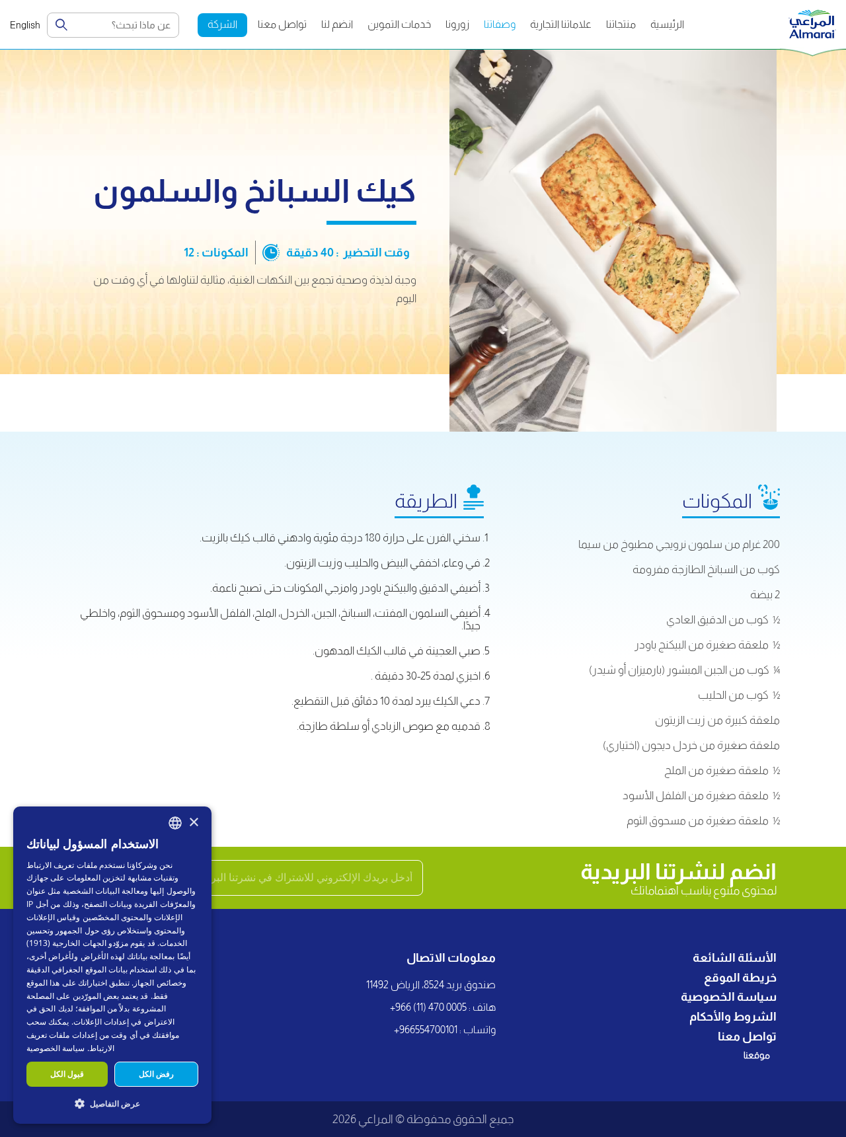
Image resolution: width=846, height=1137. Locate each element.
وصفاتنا (500, 24)
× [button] (193, 823)
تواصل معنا (282, 24)
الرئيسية (667, 24)
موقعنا (757, 1055)
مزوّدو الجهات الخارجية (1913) (77, 943)
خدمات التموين (399, 24)
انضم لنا (337, 24)
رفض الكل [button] (156, 1073)
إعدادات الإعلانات (101, 1021)
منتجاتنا (621, 24)
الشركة (222, 24)
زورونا (457, 24)
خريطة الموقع (740, 977)
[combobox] (175, 823)
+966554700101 (425, 1029)
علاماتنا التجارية (561, 24)
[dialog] (112, 965)
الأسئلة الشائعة (735, 957)
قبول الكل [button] (67, 1073)
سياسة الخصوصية (729, 996)
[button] (112, 1103)
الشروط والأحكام (733, 1016)
